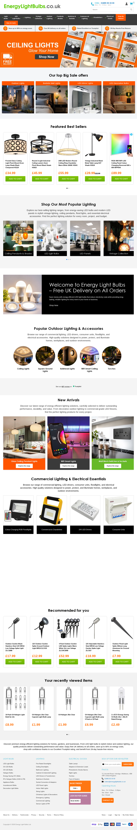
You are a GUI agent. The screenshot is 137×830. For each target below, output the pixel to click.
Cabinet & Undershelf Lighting (46, 773)
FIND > (75, 788)
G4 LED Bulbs (8, 767)
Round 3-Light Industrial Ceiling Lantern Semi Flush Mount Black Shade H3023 (41, 164)
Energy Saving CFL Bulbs (11, 776)
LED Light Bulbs (8, 763)
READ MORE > (75, 801)
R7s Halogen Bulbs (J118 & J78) (14, 779)
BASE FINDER (76, 783)
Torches (71, 776)
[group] (18, 238)
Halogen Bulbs (8, 773)
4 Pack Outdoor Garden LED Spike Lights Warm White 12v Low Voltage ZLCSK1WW (68, 647)
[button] (68, 188)
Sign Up (117, 815)
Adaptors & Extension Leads (78, 767)
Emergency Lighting (43, 797)
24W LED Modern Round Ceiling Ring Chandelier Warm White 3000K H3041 (67, 163)
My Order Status (128, 815)
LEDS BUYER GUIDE (78, 796)
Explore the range (24, 466)
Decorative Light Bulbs (10, 788)
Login (110, 815)
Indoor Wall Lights (42, 788)
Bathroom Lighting (42, 770)
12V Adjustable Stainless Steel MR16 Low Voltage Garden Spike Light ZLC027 (95, 647)
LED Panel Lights (42, 785)
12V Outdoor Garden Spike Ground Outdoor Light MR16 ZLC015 (40, 646)
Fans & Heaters (74, 779)
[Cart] (131, 4)
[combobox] (112, 9)
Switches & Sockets (42, 779)
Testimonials (24, 815)
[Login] (126, 4)
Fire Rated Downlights (43, 763)
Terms (49, 815)
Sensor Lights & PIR (43, 804)
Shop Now (53, 305)
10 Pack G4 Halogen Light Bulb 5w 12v (15, 716)
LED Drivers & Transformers (45, 776)
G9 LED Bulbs (8, 770)
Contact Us (108, 800)
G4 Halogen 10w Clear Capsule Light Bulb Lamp (41, 716)
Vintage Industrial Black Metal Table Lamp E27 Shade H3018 (94, 163)
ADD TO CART (15, 179)
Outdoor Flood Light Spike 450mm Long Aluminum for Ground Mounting (120, 647)
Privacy (33, 815)
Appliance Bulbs (8, 782)
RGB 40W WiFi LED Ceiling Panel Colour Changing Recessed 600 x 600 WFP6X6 (121, 164)
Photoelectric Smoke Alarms (78, 770)
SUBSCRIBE (127, 764)
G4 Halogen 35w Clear (66, 715)
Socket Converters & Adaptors (46, 782)
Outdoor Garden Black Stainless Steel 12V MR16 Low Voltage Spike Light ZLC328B (14, 647)
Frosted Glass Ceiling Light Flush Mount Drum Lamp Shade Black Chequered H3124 (14, 164)
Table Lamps (73, 763)
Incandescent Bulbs (9, 785)
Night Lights (73, 773)
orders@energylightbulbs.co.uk (115, 781)
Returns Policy (59, 815)
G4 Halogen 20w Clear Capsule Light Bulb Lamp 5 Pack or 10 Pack (94, 717)
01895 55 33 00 (109, 778)
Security (41, 815)
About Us (6, 815)
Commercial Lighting (43, 801)
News (104, 815)
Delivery (15, 815)
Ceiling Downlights (42, 767)
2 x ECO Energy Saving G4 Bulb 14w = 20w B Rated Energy (120, 717)
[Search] (131, 9)
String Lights (40, 791)
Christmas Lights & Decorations (46, 794)
